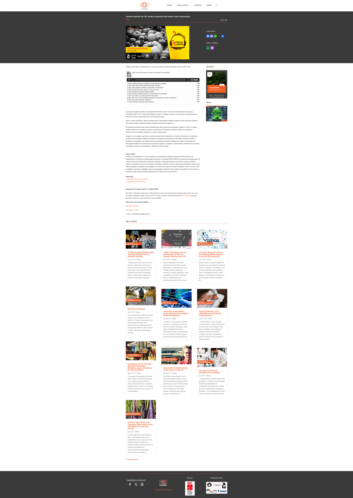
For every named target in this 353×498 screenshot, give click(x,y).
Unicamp (169, 490)
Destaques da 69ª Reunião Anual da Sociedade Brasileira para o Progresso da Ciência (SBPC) (140, 367)
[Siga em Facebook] (130, 484)
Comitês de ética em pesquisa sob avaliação (209, 371)
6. (147, 93)
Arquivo (198, 5)
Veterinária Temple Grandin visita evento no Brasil (175, 369)
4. (143, 89)
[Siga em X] (136, 484)
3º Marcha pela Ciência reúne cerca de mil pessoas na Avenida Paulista (141, 254)
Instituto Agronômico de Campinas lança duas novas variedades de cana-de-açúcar (140, 425)
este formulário (186, 195)
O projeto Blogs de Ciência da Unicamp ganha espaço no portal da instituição (211, 254)
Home (169, 5)
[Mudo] (192, 80)
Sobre (209, 5)
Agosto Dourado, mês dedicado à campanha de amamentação (210, 313)
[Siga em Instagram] (142, 484)
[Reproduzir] (129, 80)
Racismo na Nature (136, 309)
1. (146, 83)
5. (140, 91)
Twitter (136, 210)
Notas (139, 259)
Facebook (129, 210)
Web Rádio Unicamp (132, 206)
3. (145, 87)
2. (143, 85)
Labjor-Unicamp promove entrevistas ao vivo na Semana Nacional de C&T (174, 254)
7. (142, 95)
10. (140, 102)
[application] (163, 80)
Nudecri (162, 490)
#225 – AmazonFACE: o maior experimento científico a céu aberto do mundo (216, 97)
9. (139, 100)
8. (151, 97)
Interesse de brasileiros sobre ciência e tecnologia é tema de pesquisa (176, 313)
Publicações (182, 5)
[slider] (196, 79)
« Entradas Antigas (132, 459)
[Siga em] (136, 490)
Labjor (157, 490)
